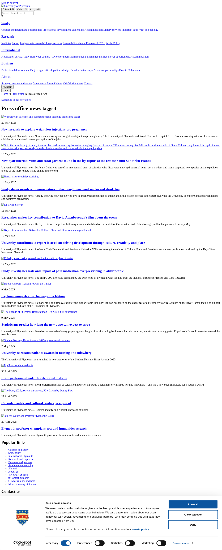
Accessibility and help (21, 480)
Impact (15, 43)
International (10, 50)
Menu (22, 9)
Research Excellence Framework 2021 (84, 43)
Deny (193, 524)
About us (13, 471)
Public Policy (113, 43)
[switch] (100, 543)
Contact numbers (18, 477)
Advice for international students (68, 56)
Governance (39, 83)
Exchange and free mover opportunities (108, 56)
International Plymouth (20, 456)
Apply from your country (36, 56)
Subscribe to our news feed (16, 99)
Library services (112, 29)
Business (7, 63)
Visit (65, 83)
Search (8, 9)
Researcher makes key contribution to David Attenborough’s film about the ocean (59, 217)
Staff (6, 90)
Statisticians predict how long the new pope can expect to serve (45, 324)
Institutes (6, 43)
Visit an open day (148, 29)
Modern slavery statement (22, 484)
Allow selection (193, 514)
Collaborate (134, 70)
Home (4, 93)
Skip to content (9, 2)
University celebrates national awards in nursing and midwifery (46, 353)
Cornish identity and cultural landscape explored (36, 403)
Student (7, 87)
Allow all (193, 504)
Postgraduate (35, 29)
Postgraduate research (32, 43)
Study (5, 23)
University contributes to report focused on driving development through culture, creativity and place (73, 243)
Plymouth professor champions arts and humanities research (44, 428)
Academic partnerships (105, 70)
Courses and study (18, 449)
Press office (18, 93)
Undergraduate (19, 29)
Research (7, 36)
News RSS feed (18, 474)
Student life (77, 29)
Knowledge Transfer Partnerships (74, 70)
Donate (123, 70)
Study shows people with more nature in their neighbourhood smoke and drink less (60, 189)
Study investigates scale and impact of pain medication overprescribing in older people (62, 271)
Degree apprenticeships (43, 70)
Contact (88, 83)
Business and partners (20, 462)
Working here (75, 83)
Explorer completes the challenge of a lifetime (33, 296)
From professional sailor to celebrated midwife (34, 378)
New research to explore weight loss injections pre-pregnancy (44, 129)
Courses (5, 29)
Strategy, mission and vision (16, 83)
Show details (181, 543)
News (59, 83)
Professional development (57, 29)
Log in (35, 9)
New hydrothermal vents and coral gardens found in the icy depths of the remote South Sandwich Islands (76, 161)
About (5, 76)
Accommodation (93, 29)
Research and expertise (20, 459)
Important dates (130, 29)
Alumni (50, 83)
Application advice (11, 56)
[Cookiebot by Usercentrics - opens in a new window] (22, 543)
